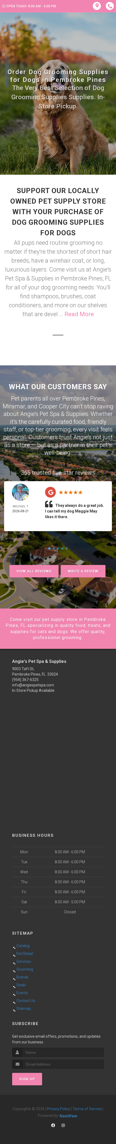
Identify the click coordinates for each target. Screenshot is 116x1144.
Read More (79, 314)
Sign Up (27, 1079)
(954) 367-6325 (25, 679)
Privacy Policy (58, 1109)
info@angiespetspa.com (33, 685)
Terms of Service (87, 1109)
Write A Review (83, 571)
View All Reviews (34, 571)
